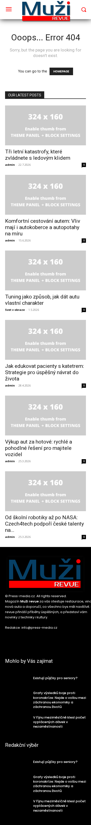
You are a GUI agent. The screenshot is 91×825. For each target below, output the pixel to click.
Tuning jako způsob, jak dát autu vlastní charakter (42, 300)
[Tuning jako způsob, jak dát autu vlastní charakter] (45, 270)
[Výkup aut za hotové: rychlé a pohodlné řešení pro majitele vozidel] (45, 415)
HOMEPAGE (61, 71)
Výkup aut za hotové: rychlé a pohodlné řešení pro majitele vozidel (38, 448)
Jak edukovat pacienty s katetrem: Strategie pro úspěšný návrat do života (44, 372)
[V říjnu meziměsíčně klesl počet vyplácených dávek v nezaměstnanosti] (17, 722)
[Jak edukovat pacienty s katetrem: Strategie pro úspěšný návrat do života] (45, 340)
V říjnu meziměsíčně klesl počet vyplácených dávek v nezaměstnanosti (59, 722)
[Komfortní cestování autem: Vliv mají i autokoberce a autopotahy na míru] (45, 195)
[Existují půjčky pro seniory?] (17, 678)
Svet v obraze (15, 310)
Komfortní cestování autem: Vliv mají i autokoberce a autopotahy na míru (42, 227)
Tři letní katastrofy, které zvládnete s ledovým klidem (37, 155)
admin (10, 165)
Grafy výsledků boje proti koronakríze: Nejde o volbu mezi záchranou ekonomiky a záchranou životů (59, 700)
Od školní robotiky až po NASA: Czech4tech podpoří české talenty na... (44, 523)
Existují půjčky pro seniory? (55, 678)
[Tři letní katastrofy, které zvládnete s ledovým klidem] (45, 125)
